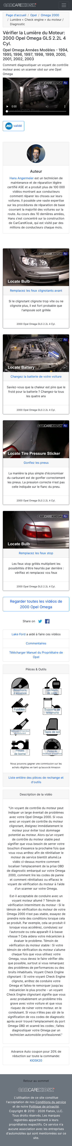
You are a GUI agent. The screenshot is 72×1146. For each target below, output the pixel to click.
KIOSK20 (36, 1060)
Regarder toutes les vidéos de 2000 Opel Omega (36, 604)
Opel (33, 15)
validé (17, 126)
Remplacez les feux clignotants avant (36, 290)
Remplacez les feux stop (36, 553)
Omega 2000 (50, 15)
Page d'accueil (16, 15)
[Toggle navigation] (64, 5)
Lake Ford (18, 634)
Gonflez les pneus (36, 462)
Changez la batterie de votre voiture (36, 376)
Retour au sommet (36, 1081)
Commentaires (36, 643)
